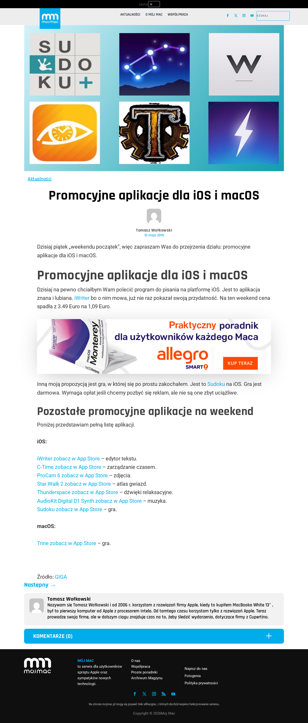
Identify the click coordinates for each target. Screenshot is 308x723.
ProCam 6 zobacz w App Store (72, 475)
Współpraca (178, 15)
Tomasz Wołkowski (154, 230)
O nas (135, 661)
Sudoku (216, 384)
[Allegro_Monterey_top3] (154, 372)
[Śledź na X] (236, 16)
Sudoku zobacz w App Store (69, 509)
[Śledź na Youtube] (252, 16)
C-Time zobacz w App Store (69, 467)
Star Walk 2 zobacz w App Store (74, 484)
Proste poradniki (144, 672)
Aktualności (130, 15)
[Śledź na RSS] (163, 694)
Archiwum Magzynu (146, 678)
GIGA (61, 577)
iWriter (82, 298)
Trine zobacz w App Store (66, 543)
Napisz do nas (196, 668)
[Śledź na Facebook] (228, 16)
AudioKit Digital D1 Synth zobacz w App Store (89, 501)
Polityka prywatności (201, 683)
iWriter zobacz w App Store (68, 459)
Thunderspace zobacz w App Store (77, 492)
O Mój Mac (154, 15)
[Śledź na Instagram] (244, 16)
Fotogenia (193, 676)
